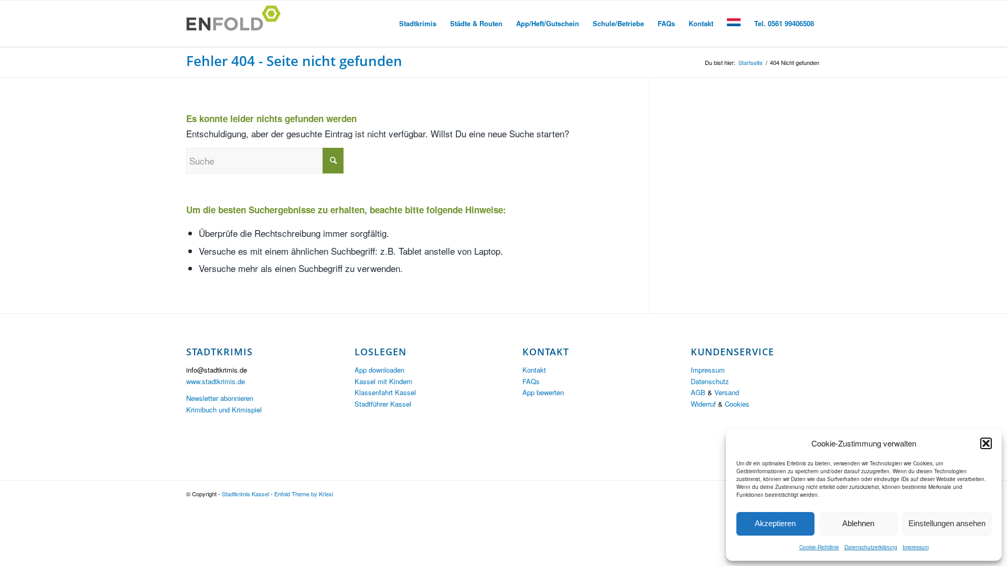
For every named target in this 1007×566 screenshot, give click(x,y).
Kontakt (534, 370)
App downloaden (379, 370)
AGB (698, 392)
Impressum (916, 547)
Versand (726, 392)
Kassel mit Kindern (383, 381)
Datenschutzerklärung (870, 547)
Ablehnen (858, 523)
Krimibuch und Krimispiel (224, 410)
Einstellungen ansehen (946, 523)
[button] (986, 443)
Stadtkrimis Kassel (245, 493)
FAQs (531, 381)
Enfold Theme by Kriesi (303, 493)
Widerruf (703, 404)
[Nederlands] (733, 24)
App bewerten (543, 392)
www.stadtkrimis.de (215, 381)
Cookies (737, 404)
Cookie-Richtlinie (819, 547)
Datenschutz (710, 381)
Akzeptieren (775, 523)
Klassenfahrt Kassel (385, 392)
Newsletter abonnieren (219, 398)
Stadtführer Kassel (383, 404)
